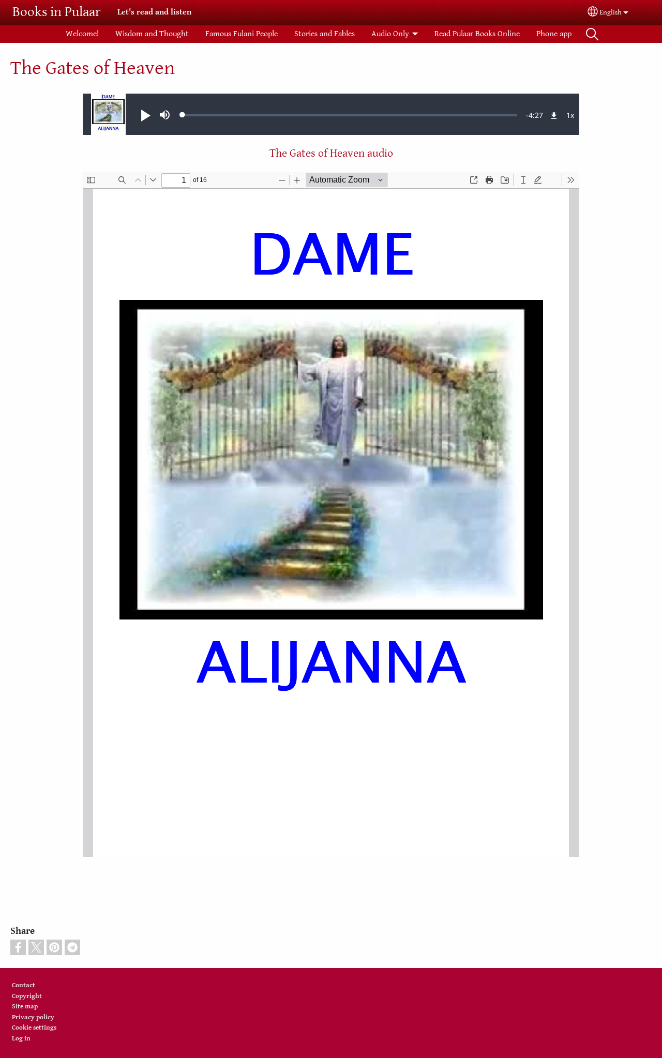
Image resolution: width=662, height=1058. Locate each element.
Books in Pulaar (56, 12)
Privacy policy (33, 1017)
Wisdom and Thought (152, 34)
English (610, 12)
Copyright (27, 996)
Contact (23, 985)
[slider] (350, 115)
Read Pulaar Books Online (477, 34)
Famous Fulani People (241, 34)
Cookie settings (34, 1028)
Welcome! (82, 34)
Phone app (553, 34)
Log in (21, 1038)
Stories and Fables (324, 34)
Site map (25, 1006)
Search (592, 34)
